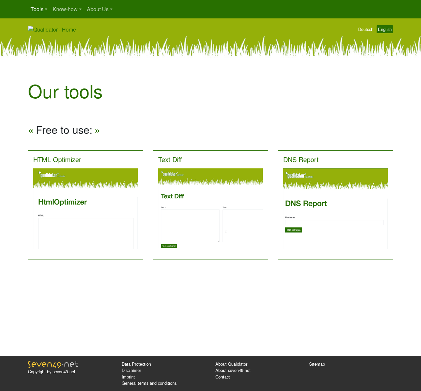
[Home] (52, 29)
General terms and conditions (149, 383)
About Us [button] (98, 9)
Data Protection (136, 364)
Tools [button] (37, 9)
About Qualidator (231, 364)
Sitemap (317, 364)
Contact (222, 377)
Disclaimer (131, 370)
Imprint (128, 377)
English (385, 29)
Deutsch (365, 29)
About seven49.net (233, 370)
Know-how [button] (65, 9)
